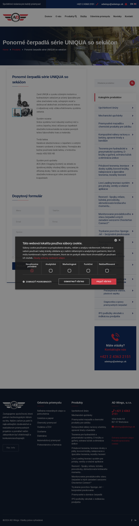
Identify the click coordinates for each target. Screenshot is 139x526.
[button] (37, 281)
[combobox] (115, 240)
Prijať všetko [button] (104, 281)
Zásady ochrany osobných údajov (49, 257)
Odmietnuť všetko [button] (74, 281)
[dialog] (69, 263)
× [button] (119, 240)
